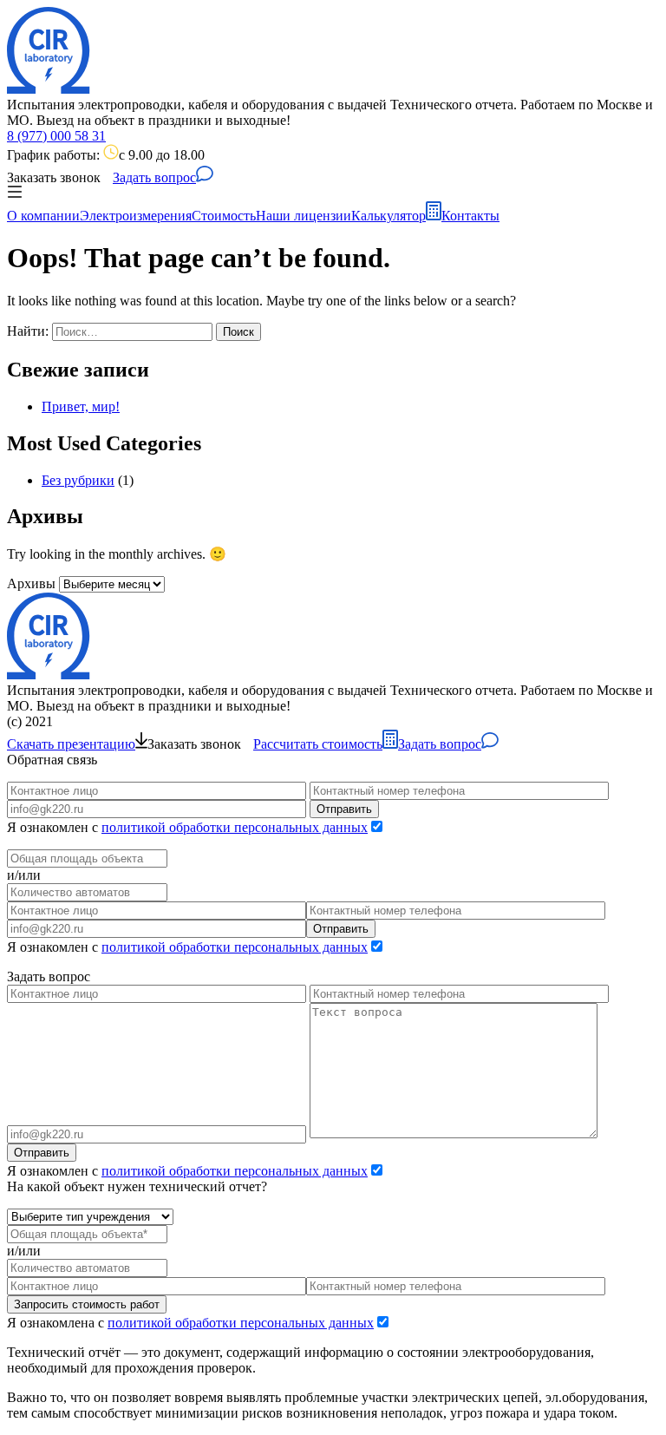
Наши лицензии (303, 215)
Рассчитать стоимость (317, 744)
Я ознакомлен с (187, 827)
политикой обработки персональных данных (234, 827)
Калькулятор (388, 215)
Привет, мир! (81, 406)
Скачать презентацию (71, 744)
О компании (43, 215)
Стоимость (224, 215)
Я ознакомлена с (190, 1322)
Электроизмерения (136, 215)
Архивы (31, 583)
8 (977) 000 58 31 (56, 135)
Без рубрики (78, 480)
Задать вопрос (154, 177)
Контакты (470, 215)
